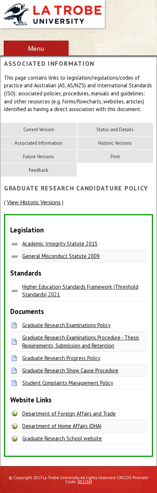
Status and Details (115, 129)
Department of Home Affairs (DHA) (62, 425)
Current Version (38, 129)
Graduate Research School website (62, 438)
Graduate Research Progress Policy (61, 357)
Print (115, 156)
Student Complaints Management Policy (67, 382)
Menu (36, 48)
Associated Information (38, 143)
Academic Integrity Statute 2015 (59, 243)
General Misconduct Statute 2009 (61, 256)
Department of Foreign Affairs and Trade (69, 413)
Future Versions (38, 156)
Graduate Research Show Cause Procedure (70, 370)
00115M (85, 481)
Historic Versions (115, 143)
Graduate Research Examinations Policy (66, 325)
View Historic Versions (34, 202)
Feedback (38, 170)
